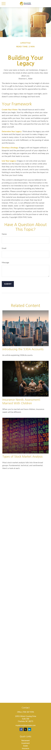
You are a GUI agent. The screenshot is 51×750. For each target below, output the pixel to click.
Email (4, 248)
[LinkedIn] (29, 729)
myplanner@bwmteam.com (26, 725)
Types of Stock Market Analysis (22, 456)
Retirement (25, 741)
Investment (25, 743)
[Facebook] (21, 729)
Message (5, 263)
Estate (25, 746)
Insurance (25, 748)
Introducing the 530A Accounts (23, 349)
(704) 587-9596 (28, 712)
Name (4, 234)
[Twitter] (25, 729)
